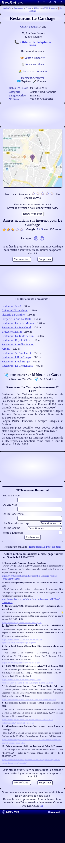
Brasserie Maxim (12, 331)
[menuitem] (61, 2)
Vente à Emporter (13, 532)
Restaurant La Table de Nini (18, 336)
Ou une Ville (10, 504)
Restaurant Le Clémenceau (17, 365)
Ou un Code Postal (13, 513)
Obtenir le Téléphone (35, 43)
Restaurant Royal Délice (16, 340)
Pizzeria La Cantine (13, 314)
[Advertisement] (32, 115)
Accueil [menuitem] (54, 812)
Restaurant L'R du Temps (16, 357)
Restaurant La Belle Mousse (18, 323)
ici (41, 805)
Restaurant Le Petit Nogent (45, 546)
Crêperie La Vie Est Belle (16, 319)
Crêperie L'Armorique (15, 310)
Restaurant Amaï (11, 306)
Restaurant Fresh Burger (16, 361)
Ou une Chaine (11, 527)
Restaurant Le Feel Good (16, 327)
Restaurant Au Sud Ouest (16, 353)
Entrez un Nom (11, 495)
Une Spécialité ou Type (16, 523)
